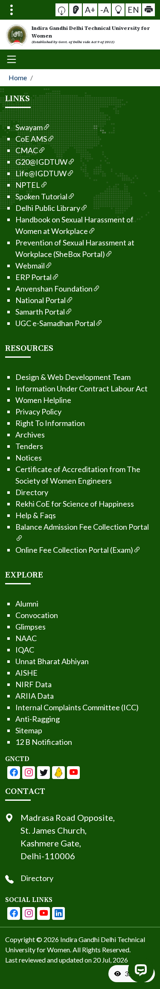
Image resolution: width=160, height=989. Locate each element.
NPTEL (27, 185)
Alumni (26, 603)
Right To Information (50, 423)
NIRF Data (33, 684)
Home (18, 77)
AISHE (26, 672)
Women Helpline (43, 400)
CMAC (26, 150)
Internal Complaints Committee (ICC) (77, 707)
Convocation (36, 615)
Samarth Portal (40, 311)
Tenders (29, 446)
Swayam (29, 127)
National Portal (40, 300)
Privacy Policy (38, 411)
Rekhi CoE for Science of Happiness (74, 503)
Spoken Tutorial (41, 196)
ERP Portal (33, 277)
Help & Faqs (35, 515)
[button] (61, 9)
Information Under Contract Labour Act (81, 388)
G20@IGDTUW (41, 161)
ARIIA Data (34, 695)
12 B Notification (43, 742)
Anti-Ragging (37, 719)
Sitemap (28, 730)
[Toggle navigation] (11, 10)
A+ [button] (90, 10)
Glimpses (30, 626)
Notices (28, 457)
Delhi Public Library (47, 208)
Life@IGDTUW (41, 173)
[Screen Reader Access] (75, 9)
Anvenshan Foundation (54, 288)
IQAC (24, 649)
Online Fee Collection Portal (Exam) (74, 549)
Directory (31, 492)
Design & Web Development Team (73, 377)
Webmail (30, 265)
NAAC (26, 638)
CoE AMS (31, 138)
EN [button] (133, 10)
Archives (30, 434)
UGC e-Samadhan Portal (55, 323)
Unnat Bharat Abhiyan (52, 661)
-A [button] (104, 10)
